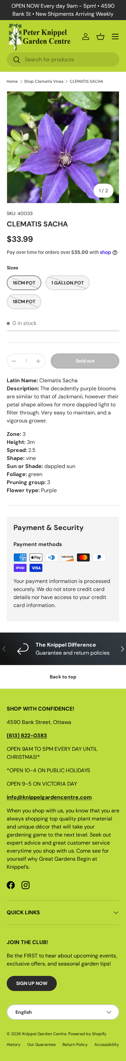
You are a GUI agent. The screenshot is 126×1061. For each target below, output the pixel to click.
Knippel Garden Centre (44, 1034)
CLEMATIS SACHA (86, 81)
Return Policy (75, 1044)
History (13, 1044)
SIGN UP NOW (31, 983)
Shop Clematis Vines (44, 81)
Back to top (63, 677)
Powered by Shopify (87, 1034)
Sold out (85, 361)
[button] (100, 36)
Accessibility (106, 1044)
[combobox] (63, 59)
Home (12, 81)
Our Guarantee (41, 1044)
